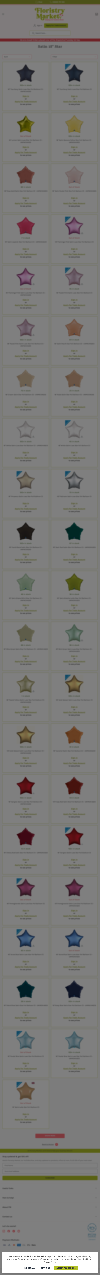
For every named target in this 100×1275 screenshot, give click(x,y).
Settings (45, 1268)
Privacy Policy (50, 1262)
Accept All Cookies (66, 1268)
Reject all (29, 1268)
